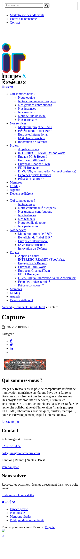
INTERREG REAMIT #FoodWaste (41, 153)
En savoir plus (11, 421)
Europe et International (33, 134)
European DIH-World (32, 160)
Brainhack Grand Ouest (29, 307)
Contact (15, 22)
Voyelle (50, 527)
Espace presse (19, 509)
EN (17, 32)
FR (32, 32)
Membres (16, 182)
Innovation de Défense (32, 142)
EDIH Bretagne (28, 167)
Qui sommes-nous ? (22, 94)
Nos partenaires (28, 119)
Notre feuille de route (32, 116)
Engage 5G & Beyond (32, 156)
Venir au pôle (10, 467)
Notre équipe (26, 97)
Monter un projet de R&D (35, 127)
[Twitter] (11, 344)
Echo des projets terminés (34, 175)
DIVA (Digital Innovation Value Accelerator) (47, 171)
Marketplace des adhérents (27, 15)
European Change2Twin (34, 164)
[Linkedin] (11, 348)
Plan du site (17, 513)
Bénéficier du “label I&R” (35, 130)
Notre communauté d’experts (37, 101)
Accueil (7, 307)
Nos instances (27, 108)
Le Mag (15, 186)
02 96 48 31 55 (11, 446)
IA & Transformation (31, 138)
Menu (9, 87)
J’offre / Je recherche (23, 19)
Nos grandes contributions (35, 105)
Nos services (18, 123)
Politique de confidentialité (27, 520)
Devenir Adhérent (21, 193)
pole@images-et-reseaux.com (21, 453)
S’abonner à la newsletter (18, 495)
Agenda (15, 190)
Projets (14, 145)
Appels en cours (28, 149)
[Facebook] (11, 340)
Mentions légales (21, 516)
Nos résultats (26, 112)
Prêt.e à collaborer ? (31, 178)
